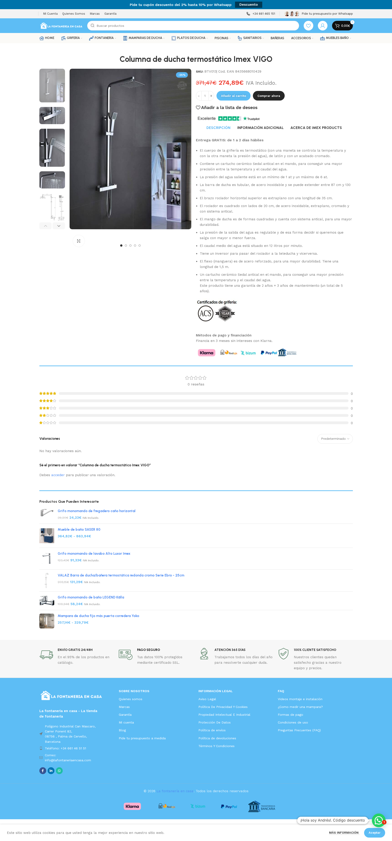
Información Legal (215, 691)
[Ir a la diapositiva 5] (139, 245)
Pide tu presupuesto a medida (142, 738)
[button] (45, 225)
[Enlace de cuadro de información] (260, 14)
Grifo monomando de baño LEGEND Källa (91, 597)
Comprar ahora (268, 96)
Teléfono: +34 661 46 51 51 (65, 748)
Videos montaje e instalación (300, 699)
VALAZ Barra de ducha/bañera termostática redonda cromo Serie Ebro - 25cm (121, 575)
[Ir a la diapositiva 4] (135, 245)
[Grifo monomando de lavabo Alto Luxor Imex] (46, 558)
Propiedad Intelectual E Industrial (224, 714)
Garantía (125, 714)
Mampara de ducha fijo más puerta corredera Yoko (98, 616)
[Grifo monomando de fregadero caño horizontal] (46, 514)
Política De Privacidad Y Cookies (223, 707)
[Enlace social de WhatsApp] (59, 770)
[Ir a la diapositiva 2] (126, 245)
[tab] (218, 128)
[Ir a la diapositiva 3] (130, 245)
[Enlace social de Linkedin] (51, 770)
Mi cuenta (126, 722)
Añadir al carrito (233, 96)
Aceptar (375, 832)
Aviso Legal (207, 699)
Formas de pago (290, 714)
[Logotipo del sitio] (61, 25)
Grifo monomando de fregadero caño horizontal (96, 511)
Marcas (124, 707)
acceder (58, 475)
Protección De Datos (214, 722)
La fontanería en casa (175, 791)
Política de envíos (212, 730)
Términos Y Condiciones (216, 746)
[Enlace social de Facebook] (42, 770)
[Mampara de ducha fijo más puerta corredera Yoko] (46, 621)
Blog (122, 730)
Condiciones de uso (293, 722)
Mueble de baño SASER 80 (79, 529)
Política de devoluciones (217, 738)
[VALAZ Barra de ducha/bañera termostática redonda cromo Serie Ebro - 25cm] (46, 580)
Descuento (248, 5)
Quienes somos (130, 699)
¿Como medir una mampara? (300, 707)
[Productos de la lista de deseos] (308, 25)
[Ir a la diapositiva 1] (121, 245)
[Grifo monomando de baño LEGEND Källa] (46, 600)
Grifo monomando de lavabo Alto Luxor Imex (94, 554)
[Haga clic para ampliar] (78, 241)
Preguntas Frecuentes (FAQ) (299, 730)
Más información (344, 832)
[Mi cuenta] (323, 25)
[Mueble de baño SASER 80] (46, 535)
